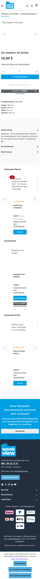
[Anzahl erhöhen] (36, 71)
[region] (20, 33)
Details (20, 232)
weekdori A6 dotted (19, 275)
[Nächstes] (35, 33)
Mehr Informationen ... (20, 559)
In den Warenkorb (20, 77)
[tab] (20, 135)
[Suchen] (27, 5)
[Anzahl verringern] (3, 71)
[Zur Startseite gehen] (11, 5)
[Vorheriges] (4, 33)
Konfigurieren (20, 563)
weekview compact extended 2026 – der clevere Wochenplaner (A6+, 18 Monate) (20, 206)
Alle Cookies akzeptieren (20, 576)
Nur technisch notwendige (20, 569)
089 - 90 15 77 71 (9, 463)
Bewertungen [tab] (6, 152)
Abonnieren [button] (20, 431)
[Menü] (2, 5)
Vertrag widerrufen (10, 477)
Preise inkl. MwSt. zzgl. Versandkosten (15, 64)
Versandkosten (14, 539)
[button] (20, 92)
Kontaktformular (21, 471)
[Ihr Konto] (32, 5)
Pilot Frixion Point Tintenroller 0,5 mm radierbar (19, 352)
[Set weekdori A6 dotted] (20, 33)
